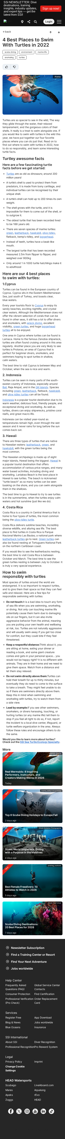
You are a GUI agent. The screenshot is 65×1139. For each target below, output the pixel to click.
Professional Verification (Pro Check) (19, 1000)
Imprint (38, 1061)
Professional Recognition (19, 1046)
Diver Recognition (44, 1041)
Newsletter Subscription (27, 948)
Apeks (9, 1094)
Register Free (13, 1017)
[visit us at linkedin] (45, 1111)
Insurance (40, 1027)
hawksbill (35, 232)
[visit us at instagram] (28, 1111)
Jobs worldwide (22, 968)
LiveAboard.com (44, 1085)
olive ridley (48, 232)
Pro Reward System (46, 1046)
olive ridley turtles (18, 394)
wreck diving (34, 323)
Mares (9, 1090)
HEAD (37, 1099)
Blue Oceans (12, 1027)
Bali (5, 387)
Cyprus (39, 305)
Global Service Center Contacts (47, 987)
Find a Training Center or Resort (33, 954)
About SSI (11, 1041)
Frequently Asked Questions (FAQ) (15, 987)
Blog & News (12, 1022)
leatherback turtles (14, 539)
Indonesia (8, 399)
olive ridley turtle (24, 519)
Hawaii (54, 460)
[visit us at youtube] (36, 1111)
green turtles (20, 326)
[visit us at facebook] (12, 1111)
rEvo (37, 1094)
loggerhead (46, 236)
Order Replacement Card (45, 1000)
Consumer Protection (17, 993)
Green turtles (46, 539)
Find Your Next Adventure (29, 961)
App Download (43, 1017)
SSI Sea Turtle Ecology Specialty (39, 741)
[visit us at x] (20, 1111)
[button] (50, 9)
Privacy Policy (13, 1061)
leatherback (22, 232)
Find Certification (44, 993)
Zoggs (9, 1099)
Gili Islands (42, 387)
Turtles (10, 173)
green (9, 232)
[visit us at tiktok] (53, 1111)
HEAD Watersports (18, 1080)
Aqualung (40, 1090)
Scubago (10, 1085)
